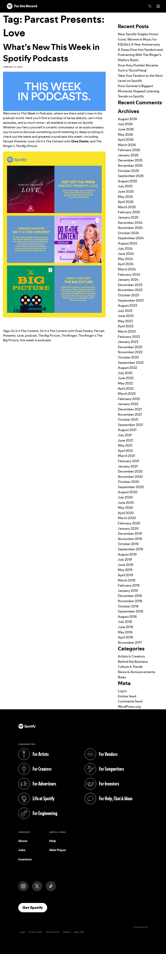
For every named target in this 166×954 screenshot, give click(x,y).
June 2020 (126, 502)
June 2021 (125, 440)
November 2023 (130, 290)
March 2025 (127, 207)
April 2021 (125, 450)
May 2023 (125, 321)
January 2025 (128, 217)
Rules (122, 677)
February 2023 (129, 336)
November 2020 (130, 476)
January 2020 (128, 528)
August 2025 (127, 181)
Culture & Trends (130, 666)
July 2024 (125, 248)
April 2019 (125, 575)
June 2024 (126, 253)
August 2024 (127, 243)
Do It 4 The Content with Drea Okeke (66, 331)
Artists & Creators (131, 656)
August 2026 (127, 119)
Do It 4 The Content (24, 331)
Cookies (66, 932)
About (22, 841)
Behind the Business (133, 661)
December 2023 (130, 285)
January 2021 (128, 466)
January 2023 (128, 341)
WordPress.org (129, 706)
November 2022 (130, 352)
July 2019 (125, 559)
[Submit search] (160, 15)
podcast (31, 335)
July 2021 (125, 435)
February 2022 (129, 399)
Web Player (57, 850)
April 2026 (126, 139)
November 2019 (130, 539)
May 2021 (125, 445)
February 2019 (128, 585)
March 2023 (127, 331)
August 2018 (127, 616)
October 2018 (128, 606)
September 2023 (131, 300)
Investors (25, 859)
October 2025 (128, 171)
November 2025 (130, 165)
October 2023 (128, 295)
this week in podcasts (35, 340)
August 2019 (127, 554)
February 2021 (128, 461)
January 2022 (128, 404)
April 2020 (126, 513)
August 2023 (127, 305)
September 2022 (131, 362)
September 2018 (130, 611)
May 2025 (125, 196)
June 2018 (125, 627)
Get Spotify (34, 907)
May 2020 (125, 507)
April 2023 (125, 326)
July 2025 (125, 186)
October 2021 (128, 419)
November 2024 (130, 227)
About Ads (79, 932)
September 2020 (131, 487)
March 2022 (127, 393)
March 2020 (127, 518)
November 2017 (130, 642)
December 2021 (130, 409)
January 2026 (128, 155)
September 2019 (130, 549)
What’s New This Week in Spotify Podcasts (51, 52)
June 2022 (126, 378)
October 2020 (128, 481)
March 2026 (127, 145)
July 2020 (125, 497)
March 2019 (126, 580)
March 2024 (127, 269)
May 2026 (125, 134)
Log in (122, 691)
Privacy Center (36, 932)
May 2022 (125, 383)
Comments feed (130, 701)
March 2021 (126, 456)
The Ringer (69, 335)
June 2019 (125, 564)
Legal (22, 932)
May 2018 (125, 632)
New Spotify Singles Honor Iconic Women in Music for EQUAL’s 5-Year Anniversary (139, 39)
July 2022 (125, 373)
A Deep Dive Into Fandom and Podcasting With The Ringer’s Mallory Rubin (140, 54)
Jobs (21, 850)
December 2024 (130, 222)
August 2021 (127, 430)
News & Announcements (136, 672)
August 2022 (127, 367)
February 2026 (129, 150)
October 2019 (128, 544)
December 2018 (130, 595)
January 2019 (128, 590)
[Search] (150, 6)
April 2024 (126, 264)
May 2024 (125, 259)
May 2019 (125, 570)
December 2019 (130, 533)
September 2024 (131, 238)
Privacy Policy (52, 932)
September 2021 (130, 425)
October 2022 (128, 357)
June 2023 (126, 316)
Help (52, 841)
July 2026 (125, 124)
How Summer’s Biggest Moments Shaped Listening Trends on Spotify (138, 91)
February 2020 (129, 523)
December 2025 (130, 160)
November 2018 (130, 601)
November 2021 (130, 414)
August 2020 (127, 492)
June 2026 (126, 129)
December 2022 (130, 347)
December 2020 (130, 471)
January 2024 (128, 279)
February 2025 (129, 212)
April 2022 (125, 388)
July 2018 (125, 621)
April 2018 (125, 637)
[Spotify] (22, 6)
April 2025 (126, 202)
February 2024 (129, 274)
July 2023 (125, 310)
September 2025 (131, 176)
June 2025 (126, 191)
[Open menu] (158, 6)
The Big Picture (49, 335)
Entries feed (127, 696)
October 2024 (128, 233)
